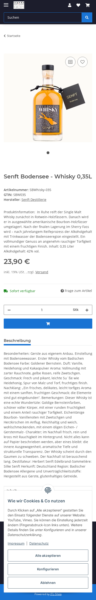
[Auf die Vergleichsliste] (70, 62)
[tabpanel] (48, 98)
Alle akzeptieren (48, 555)
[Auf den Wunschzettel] (82, 62)
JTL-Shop (56, 594)
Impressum (16, 543)
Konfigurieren (48, 569)
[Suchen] (87, 17)
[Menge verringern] (9, 310)
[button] (69, 5)
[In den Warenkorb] (7, 50)
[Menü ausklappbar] (6, 3)
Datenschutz (39, 543)
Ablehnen (48, 583)
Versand (41, 272)
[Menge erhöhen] (87, 310)
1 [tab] (48, 152)
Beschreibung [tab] (17, 340)
